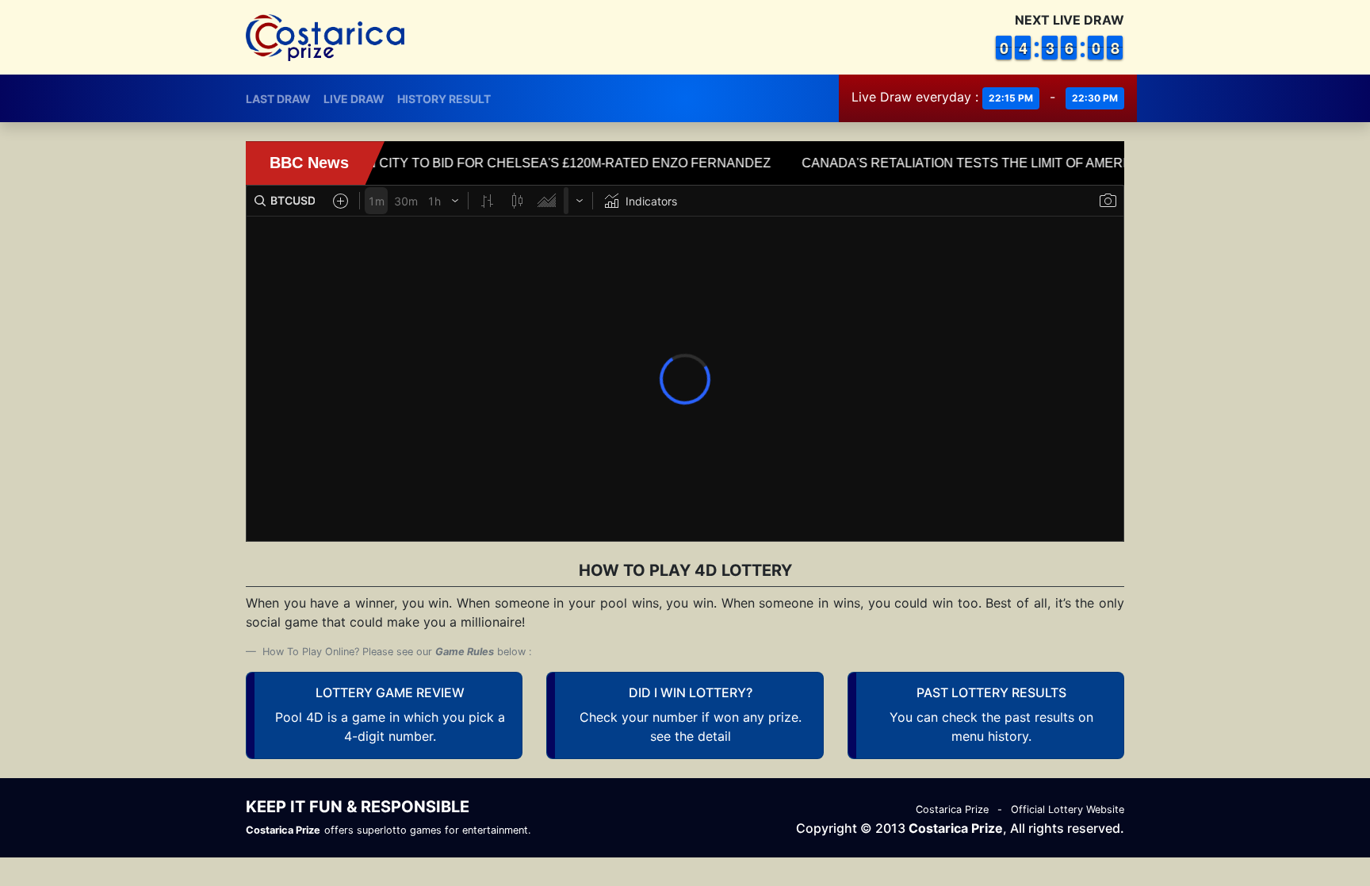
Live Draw (354, 98)
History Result (444, 98)
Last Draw (278, 98)
